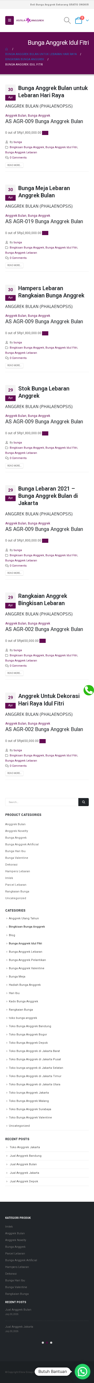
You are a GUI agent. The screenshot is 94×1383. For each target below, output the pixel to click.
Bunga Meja (17, 976)
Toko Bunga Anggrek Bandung (30, 1026)
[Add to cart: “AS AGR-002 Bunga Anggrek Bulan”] (42, 641)
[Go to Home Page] (7, 49)
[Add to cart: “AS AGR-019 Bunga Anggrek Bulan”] (45, 233)
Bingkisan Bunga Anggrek (27, 147)
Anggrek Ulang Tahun (24, 918)
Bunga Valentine (16, 858)
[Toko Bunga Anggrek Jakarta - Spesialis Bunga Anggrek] (30, 20)
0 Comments (18, 157)
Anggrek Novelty (16, 831)
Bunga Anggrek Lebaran (21, 152)
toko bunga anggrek (23, 1018)
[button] (43, 1342)
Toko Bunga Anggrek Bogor (28, 1034)
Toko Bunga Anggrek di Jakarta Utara (34, 1084)
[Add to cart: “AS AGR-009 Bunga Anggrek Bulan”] (45, 133)
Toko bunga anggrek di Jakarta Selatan (36, 1068)
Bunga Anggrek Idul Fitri (61, 147)
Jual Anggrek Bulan (23, 1164)
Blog (12, 935)
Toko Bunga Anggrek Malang (29, 1101)
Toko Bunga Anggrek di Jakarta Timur (35, 1076)
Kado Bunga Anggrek (23, 1001)
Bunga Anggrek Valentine (26, 968)
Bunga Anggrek (39, 115)
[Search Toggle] (67, 20)
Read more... (14, 165)
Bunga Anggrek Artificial (22, 844)
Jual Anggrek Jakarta (24, 1173)
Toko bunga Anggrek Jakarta (29, 1092)
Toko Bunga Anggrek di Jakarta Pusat (35, 1059)
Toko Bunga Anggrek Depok (28, 1042)
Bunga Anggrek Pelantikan (27, 960)
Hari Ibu (14, 993)
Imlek (9, 878)
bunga (18, 142)
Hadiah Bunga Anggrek (25, 985)
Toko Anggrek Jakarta (25, 1147)
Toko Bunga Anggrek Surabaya (30, 1109)
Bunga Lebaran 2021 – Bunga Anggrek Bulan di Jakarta (48, 495)
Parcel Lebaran (15, 884)
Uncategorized (15, 898)
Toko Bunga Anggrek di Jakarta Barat (34, 1051)
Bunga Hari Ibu (15, 851)
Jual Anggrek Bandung (26, 1155)
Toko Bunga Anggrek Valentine (30, 1117)
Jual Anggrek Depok (24, 1181)
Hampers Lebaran (17, 871)
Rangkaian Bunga (17, 891)
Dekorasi (11, 864)
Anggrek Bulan (15, 115)
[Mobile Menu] (9, 20)
